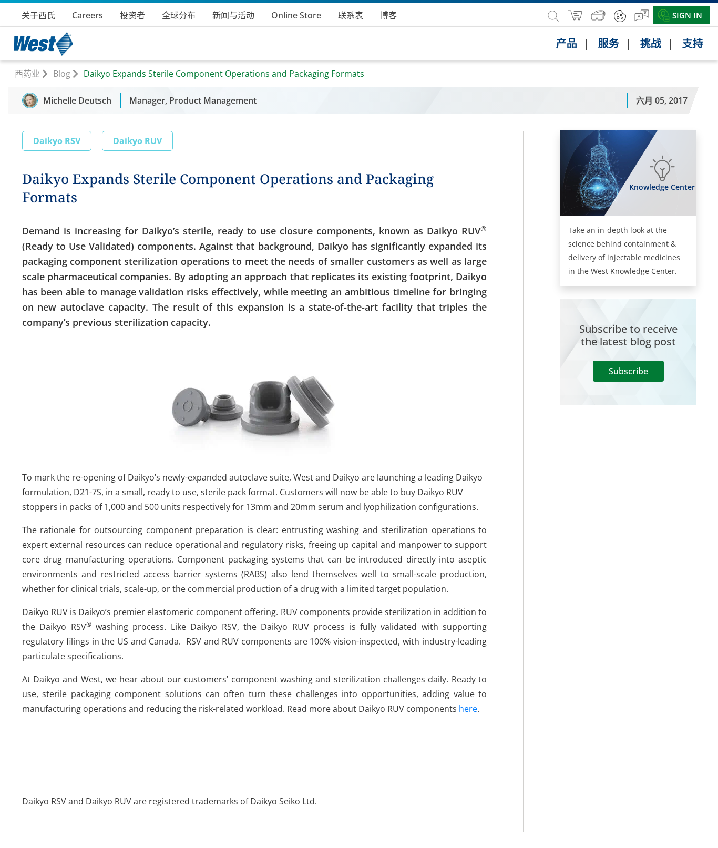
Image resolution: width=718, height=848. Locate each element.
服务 (608, 43)
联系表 (350, 15)
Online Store (296, 15)
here (468, 708)
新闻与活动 (233, 15)
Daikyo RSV (56, 141)
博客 (388, 15)
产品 (566, 43)
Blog (61, 73)
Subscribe (628, 371)
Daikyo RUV (137, 141)
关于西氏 (38, 15)
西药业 (27, 73)
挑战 (650, 43)
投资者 (132, 15)
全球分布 (179, 15)
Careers (87, 15)
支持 (692, 43)
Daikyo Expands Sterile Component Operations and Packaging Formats (224, 73)
